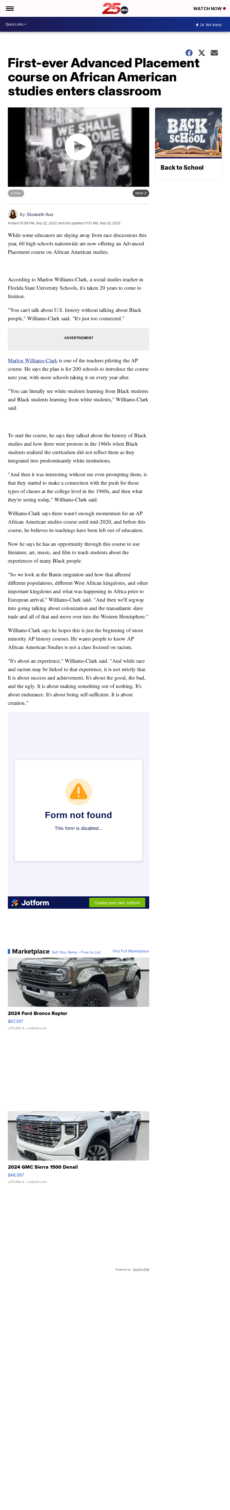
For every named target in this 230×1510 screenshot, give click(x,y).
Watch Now (208, 8)
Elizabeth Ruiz (40, 214)
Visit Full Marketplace (130, 951)
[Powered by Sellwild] (141, 1270)
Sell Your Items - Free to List (76, 952)
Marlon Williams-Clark (33, 360)
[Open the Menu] (9, 8)
